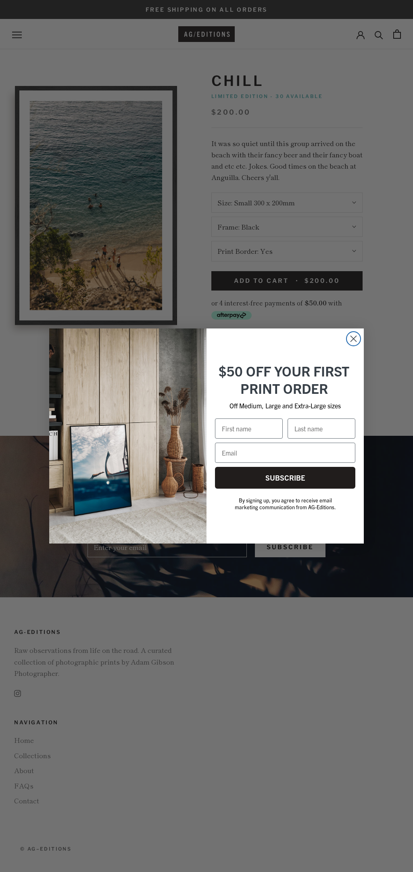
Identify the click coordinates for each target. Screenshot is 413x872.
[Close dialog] (353, 339)
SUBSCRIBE (285, 477)
